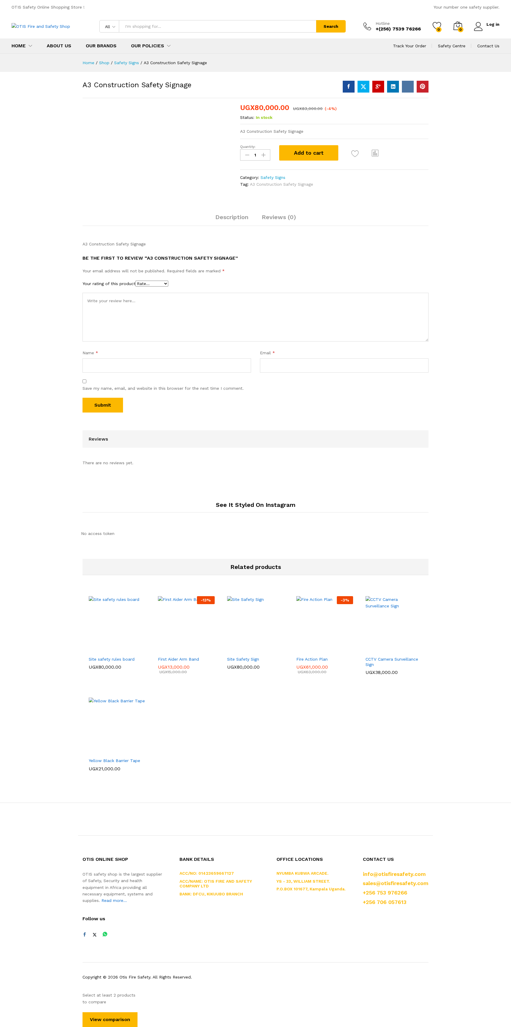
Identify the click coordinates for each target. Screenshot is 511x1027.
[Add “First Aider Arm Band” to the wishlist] (192, 646)
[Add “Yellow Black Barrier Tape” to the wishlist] (122, 748)
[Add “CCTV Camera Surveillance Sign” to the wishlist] (399, 646)
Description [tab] (231, 217)
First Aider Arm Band (178, 659)
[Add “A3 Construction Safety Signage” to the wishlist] (355, 153)
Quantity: (248, 146)
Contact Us (488, 45)
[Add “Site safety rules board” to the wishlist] (122, 646)
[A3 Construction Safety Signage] (349, 87)
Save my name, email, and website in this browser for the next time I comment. (163, 388)
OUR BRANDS (101, 45)
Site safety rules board (112, 659)
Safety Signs (273, 177)
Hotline (383, 23)
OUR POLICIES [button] (147, 45)
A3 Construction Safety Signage (281, 184)
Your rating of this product (109, 283)
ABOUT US (59, 45)
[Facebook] (85, 934)
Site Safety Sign (243, 659)
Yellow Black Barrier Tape (114, 760)
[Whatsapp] (105, 934)
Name (90, 352)
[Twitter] (95, 934)
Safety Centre (451, 45)
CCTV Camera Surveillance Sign (392, 662)
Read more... (114, 900)
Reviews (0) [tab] (279, 217)
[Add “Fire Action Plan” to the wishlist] (330, 646)
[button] (375, 153)
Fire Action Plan (312, 659)
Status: (247, 117)
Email (267, 352)
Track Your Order (409, 45)
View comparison (110, 1019)
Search (331, 26)
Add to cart (309, 153)
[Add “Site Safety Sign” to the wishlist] (261, 646)
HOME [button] (19, 45)
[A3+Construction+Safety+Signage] (363, 87)
